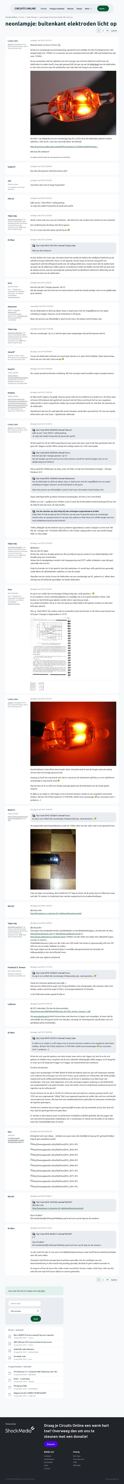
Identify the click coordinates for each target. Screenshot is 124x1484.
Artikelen (47, 1456)
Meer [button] (87, 8)
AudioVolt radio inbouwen (24, 1349)
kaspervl (11, 166)
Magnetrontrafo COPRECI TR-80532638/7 (30, 1393)
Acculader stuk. (20, 1356)
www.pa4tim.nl (13, 376)
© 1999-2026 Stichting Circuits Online (20, 1479)
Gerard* (11, 352)
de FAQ (41, 1291)
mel (9, 180)
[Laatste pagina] (107, 30)
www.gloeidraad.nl (41, 1016)
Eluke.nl (10, 44)
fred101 (11, 369)
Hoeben (11, 392)
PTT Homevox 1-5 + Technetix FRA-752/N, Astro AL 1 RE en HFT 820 (40, 1372)
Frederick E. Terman (16, 967)
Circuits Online (11, 17)
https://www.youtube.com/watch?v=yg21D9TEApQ (17, 817)
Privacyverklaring (112, 1479)
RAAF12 (11, 809)
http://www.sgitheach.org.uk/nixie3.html (47, 936)
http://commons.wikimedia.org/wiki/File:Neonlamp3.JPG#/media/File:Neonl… (64, 146)
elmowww (12, 306)
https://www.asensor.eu (18, 403)
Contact (47, 1468)
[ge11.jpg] (33, 686)
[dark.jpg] (53, 859)
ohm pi (11, 198)
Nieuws (70, 8)
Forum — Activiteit (15, 1330)
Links (46, 1465)
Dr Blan (11, 239)
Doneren (51, 1444)
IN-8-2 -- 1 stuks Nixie (22, 1379)
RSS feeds (77, 1465)
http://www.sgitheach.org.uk (68, 933)
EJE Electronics (22, 316)
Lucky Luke (13, 40)
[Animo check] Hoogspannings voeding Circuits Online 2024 (16, 1140)
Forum (44, 8)
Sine (10, 1131)
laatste (114, 30)
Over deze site (78, 1459)
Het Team (77, 1456)
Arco (10, 283)
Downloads (48, 1462)
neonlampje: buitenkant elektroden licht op (56, 17)
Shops (79, 8)
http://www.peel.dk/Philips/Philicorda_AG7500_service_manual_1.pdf (60, 1011)
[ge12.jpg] (41, 686)
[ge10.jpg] (50, 647)
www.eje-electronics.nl (14, 311)
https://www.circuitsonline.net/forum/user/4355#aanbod (17, 406)
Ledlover (12, 1004)
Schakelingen (49, 1459)
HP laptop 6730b (20, 1386)
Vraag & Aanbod (57, 8)
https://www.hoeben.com (16, 399)
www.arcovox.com (13, 297)
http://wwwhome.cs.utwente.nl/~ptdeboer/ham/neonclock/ (55, 913)
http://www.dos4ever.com (41, 933)
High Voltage (32, 17)
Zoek (36, 1318)
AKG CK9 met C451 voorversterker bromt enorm (33, 1342)
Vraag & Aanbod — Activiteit (19, 1366)
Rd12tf (11, 906)
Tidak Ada (12, 215)
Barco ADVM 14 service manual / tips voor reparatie (34, 1335)
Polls (75, 1462)
